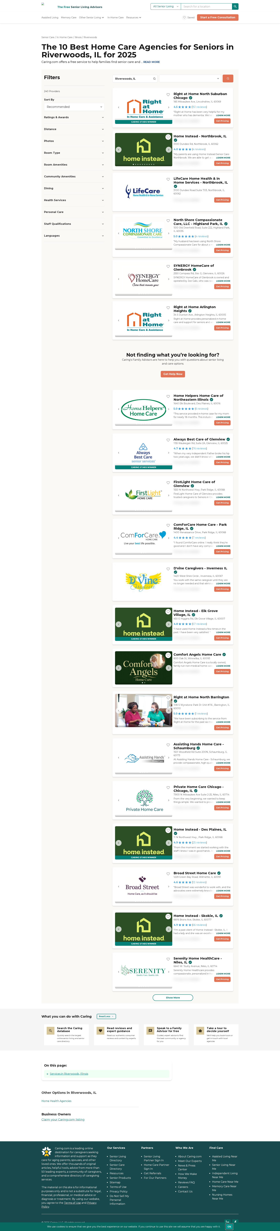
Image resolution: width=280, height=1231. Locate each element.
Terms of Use (72, 1202)
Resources (116, 1173)
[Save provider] (168, 94)
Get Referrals (152, 1173)
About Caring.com (190, 1156)
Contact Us (185, 1191)
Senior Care (47, 37)
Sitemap (115, 1182)
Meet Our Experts (190, 1161)
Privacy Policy (119, 1191)
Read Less (104, 1016)
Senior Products (120, 1177)
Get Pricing (222, 121)
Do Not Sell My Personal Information (119, 1200)
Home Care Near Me (225, 1181)
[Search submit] (228, 78)
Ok (229, 1226)
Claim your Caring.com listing (63, 1119)
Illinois (78, 37)
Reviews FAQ (186, 1182)
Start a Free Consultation (217, 17)
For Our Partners (155, 1177)
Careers (183, 1187)
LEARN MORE (223, 115)
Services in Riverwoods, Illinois (69, 1073)
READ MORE (151, 62)
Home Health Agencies (56, 1101)
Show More (173, 997)
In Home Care (65, 37)
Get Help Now (172, 374)
